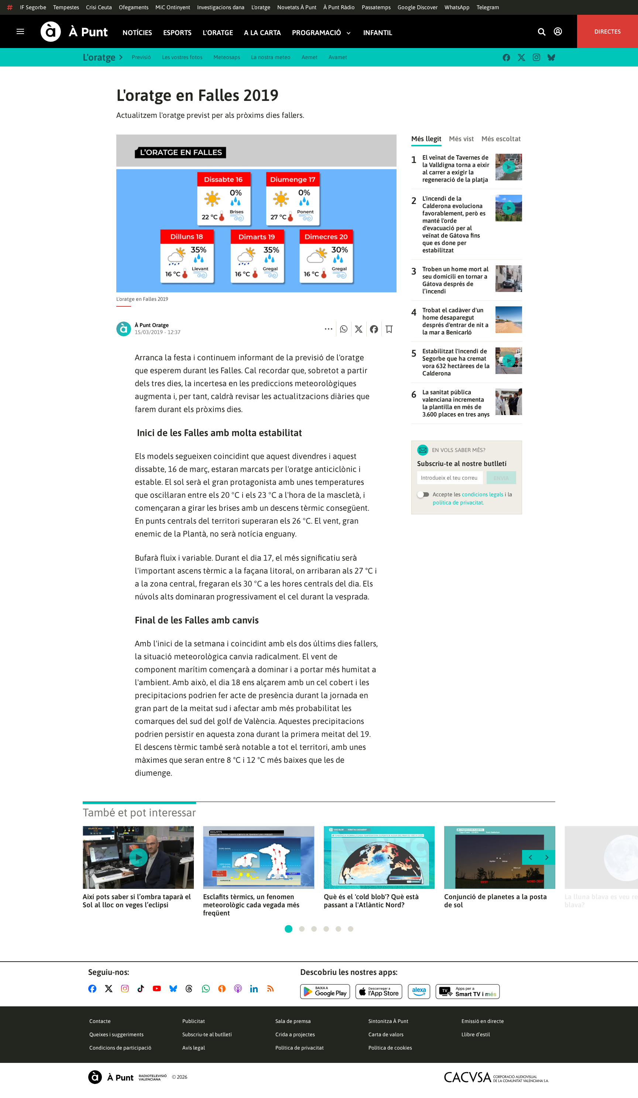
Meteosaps (226, 57)
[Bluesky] (551, 57)
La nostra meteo (271, 57)
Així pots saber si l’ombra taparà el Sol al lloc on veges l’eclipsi (137, 901)
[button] (288, 929)
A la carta (262, 33)
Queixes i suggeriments (116, 1034)
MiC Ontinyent (172, 7)
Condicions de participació (120, 1048)
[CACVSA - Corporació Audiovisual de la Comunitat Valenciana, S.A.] (496, 1077)
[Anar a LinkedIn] (255, 988)
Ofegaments (133, 7)
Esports (177, 33)
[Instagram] (536, 57)
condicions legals (482, 494)
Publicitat (193, 1021)
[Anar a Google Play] (325, 991)
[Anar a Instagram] (126, 988)
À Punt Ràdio (339, 7)
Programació (316, 33)
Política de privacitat (299, 1048)
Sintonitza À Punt (388, 1021)
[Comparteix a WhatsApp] (343, 329)
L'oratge (260, 7)
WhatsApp (457, 7)
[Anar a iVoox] (223, 988)
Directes (607, 31)
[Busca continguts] (541, 32)
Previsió (141, 57)
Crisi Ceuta (99, 7)
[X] (521, 57)
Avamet (338, 57)
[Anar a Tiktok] (142, 988)
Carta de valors (386, 1034)
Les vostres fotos (182, 57)
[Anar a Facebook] (93, 988)
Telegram (488, 7)
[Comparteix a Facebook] (374, 329)
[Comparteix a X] (358, 329)
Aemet (310, 57)
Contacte (100, 1021)
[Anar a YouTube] (158, 988)
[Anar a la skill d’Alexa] (419, 991)
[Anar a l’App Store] (379, 991)
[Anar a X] (110, 988)
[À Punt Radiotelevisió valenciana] (127, 1077)
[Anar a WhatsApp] (207, 988)
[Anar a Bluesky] (174, 988)
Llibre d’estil (476, 1034)
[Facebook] (506, 57)
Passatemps (376, 7)
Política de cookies (390, 1048)
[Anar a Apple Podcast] (239, 988)
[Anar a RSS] (272, 988)
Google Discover (418, 7)
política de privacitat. (458, 502)
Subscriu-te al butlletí (207, 1034)
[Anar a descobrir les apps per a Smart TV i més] (468, 991)
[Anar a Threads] (191, 988)
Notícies (137, 33)
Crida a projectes (295, 1034)
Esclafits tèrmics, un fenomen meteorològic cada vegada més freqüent (251, 905)
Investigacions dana (220, 7)
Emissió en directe (483, 1021)
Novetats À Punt (296, 7)
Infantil (377, 33)
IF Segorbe (33, 7)
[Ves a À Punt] (74, 31)
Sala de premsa (293, 1021)
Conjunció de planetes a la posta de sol (495, 901)
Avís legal (193, 1048)
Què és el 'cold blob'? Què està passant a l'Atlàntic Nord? (371, 901)
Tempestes (66, 7)
